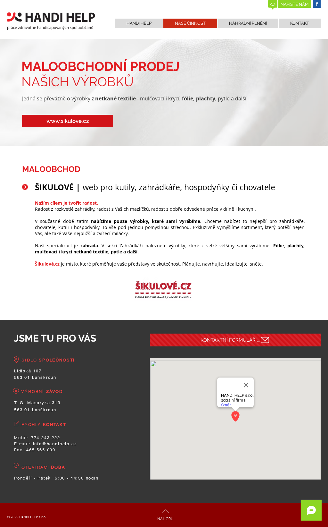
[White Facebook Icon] (316, 3)
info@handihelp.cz (55, 443)
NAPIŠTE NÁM (294, 4)
